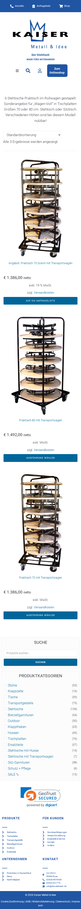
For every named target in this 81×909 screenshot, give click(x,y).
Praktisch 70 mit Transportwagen (40, 577)
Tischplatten (17, 739)
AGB (28, 901)
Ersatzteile (15, 745)
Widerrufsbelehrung (43, 901)
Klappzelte (15, 691)
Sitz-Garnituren (19, 762)
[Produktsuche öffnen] (28, 70)
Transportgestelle (20, 703)
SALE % (13, 774)
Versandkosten (44, 292)
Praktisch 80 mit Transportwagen (40, 420)
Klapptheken (17, 727)
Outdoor (14, 721)
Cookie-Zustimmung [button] (12, 901)
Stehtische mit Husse (23, 750)
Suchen (41, 662)
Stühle (12, 685)
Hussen (13, 733)
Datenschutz (63, 901)
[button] (17, 70)
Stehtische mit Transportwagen (30, 756)
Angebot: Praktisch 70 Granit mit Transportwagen (40, 263)
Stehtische (15, 709)
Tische (13, 697)
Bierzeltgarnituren (21, 715)
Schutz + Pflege (19, 768)
